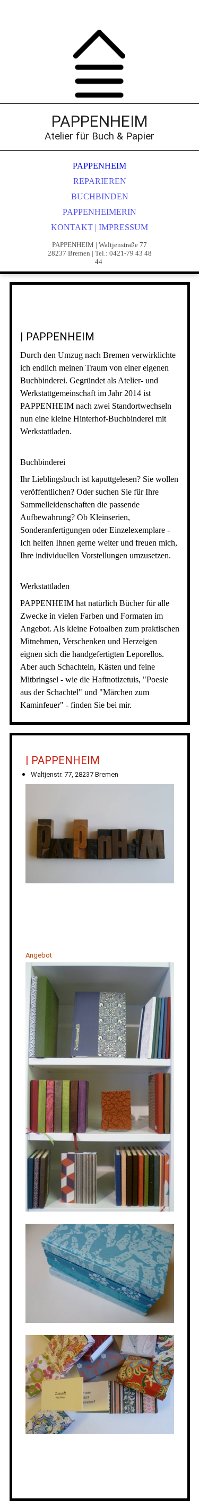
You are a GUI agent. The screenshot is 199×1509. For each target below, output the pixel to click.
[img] (99, 63)
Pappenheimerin (99, 211)
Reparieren (99, 181)
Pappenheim (99, 165)
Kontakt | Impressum (99, 227)
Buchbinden (99, 196)
